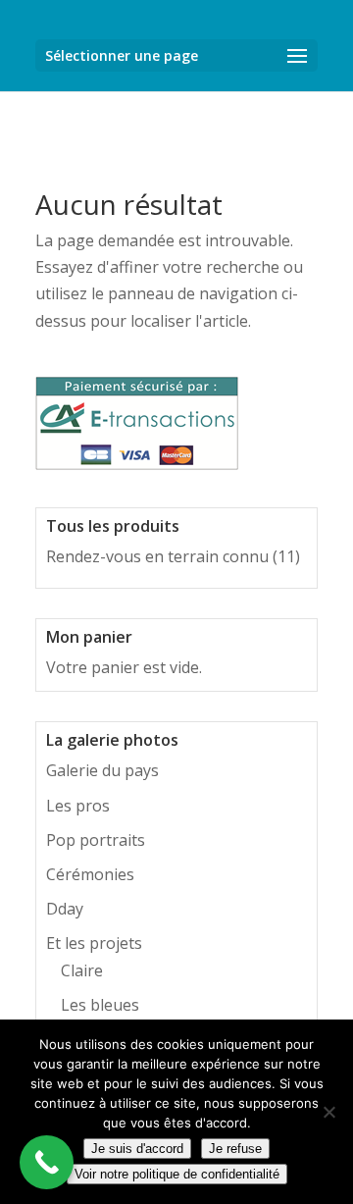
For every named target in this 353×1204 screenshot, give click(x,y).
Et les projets (94, 943)
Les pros (78, 805)
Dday (64, 908)
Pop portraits (95, 840)
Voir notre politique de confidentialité (177, 1174)
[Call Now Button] (47, 1162)
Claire (82, 970)
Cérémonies (90, 874)
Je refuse (235, 1148)
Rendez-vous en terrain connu (157, 556)
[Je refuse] (328, 1112)
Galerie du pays (102, 770)
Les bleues (100, 1005)
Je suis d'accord (137, 1148)
